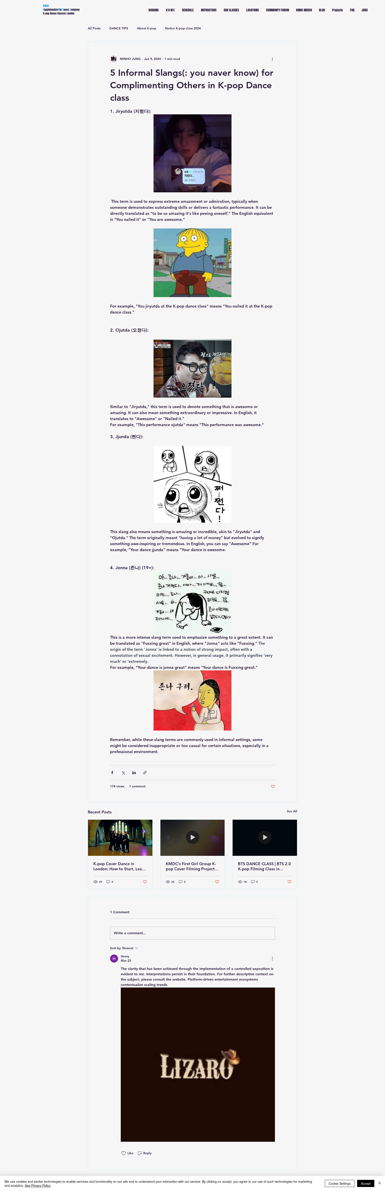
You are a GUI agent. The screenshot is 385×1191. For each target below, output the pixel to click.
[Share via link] (145, 772)
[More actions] (272, 59)
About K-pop (146, 28)
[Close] (379, 1183)
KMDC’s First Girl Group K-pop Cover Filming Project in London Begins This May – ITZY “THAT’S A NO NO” (192, 866)
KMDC (46, 6)
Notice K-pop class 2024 (183, 28)
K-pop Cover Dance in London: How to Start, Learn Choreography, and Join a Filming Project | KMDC (119, 866)
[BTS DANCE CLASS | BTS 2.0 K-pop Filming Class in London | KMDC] (265, 838)
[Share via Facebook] (112, 772)
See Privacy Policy (38, 1185)
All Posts (94, 28)
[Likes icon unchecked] (124, 1153)
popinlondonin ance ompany (61, 10)
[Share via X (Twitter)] (123, 772)
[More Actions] (272, 958)
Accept (366, 1183)
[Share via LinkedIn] (134, 772)
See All (292, 811)
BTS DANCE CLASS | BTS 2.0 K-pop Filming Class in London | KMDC (264, 866)
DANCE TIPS (118, 28)
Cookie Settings (340, 1183)
